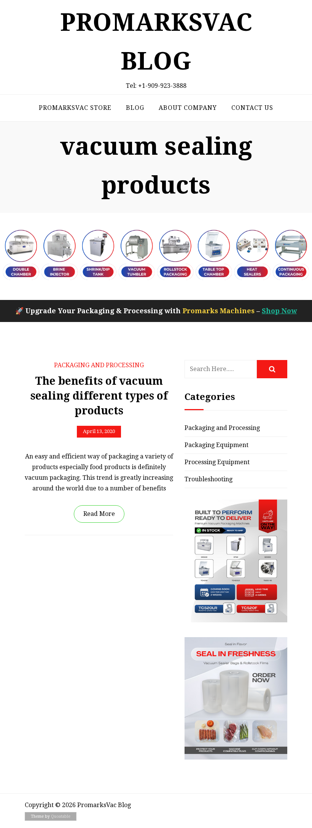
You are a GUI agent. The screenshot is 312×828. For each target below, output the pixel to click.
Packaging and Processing (99, 365)
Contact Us (252, 107)
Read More (99, 513)
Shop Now (279, 311)
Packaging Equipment (216, 445)
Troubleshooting (208, 479)
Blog (135, 107)
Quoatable (60, 816)
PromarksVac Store (75, 107)
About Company (188, 107)
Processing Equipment (217, 462)
